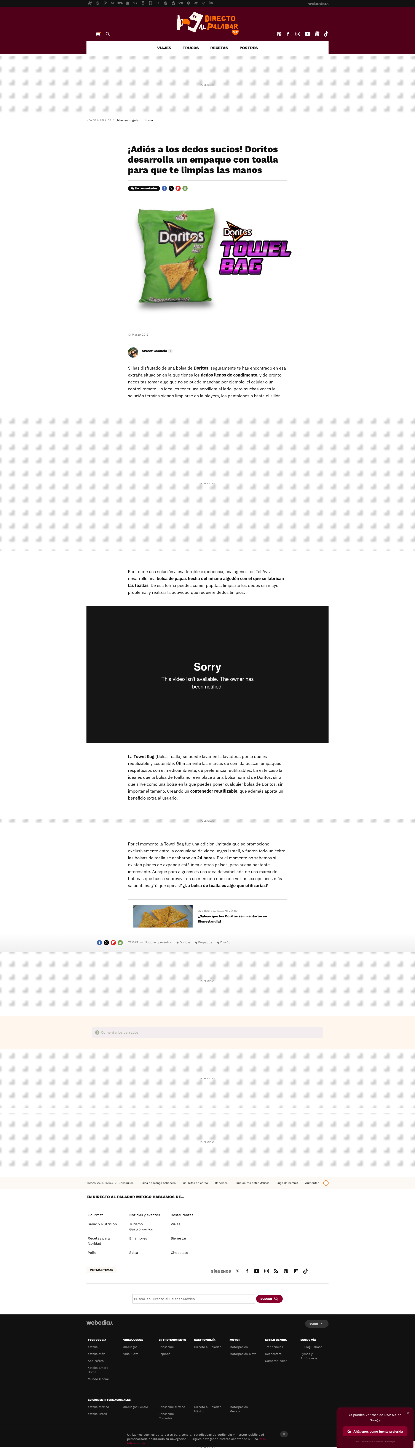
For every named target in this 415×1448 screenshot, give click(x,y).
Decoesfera (273, 1354)
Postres (248, 47)
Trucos (191, 47)
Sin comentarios (146, 188)
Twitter (171, 188)
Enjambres (138, 1238)
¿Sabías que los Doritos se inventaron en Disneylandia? (232, 918)
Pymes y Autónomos (308, 1356)
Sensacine (166, 1347)
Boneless (221, 1183)
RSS (276, 1270)
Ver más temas (101, 1270)
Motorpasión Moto (243, 1354)
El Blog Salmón (311, 1347)
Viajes (164, 47)
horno (149, 120)
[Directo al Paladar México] (207, 23)
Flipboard (178, 188)
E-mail (185, 188)
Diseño (225, 942)
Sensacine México (172, 1407)
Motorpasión (239, 1347)
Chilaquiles (126, 1183)
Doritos (185, 942)
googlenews (317, 34)
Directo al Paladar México (207, 1409)
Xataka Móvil (97, 1354)
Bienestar (179, 1238)
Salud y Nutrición (102, 1224)
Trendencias (274, 1347)
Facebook (287, 34)
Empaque (205, 942)
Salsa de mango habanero (159, 1183)
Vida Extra (131, 1354)
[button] (156, 351)
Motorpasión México (239, 1409)
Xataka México (98, 1407)
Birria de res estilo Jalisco (252, 1183)
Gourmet (95, 1215)
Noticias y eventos (158, 942)
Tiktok (326, 34)
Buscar (107, 34)
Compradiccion (276, 1360)
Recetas (219, 47)
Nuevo (97, 34)
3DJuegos (130, 1347)
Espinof (164, 1354)
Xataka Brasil (97, 1414)
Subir (314, 1323)
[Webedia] (99, 1322)
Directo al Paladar (207, 1347)
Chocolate (179, 1253)
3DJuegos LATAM (135, 1407)
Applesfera (96, 1360)
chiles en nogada (127, 120)
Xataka (93, 1347)
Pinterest (279, 34)
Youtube (307, 34)
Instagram (297, 34)
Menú (89, 34)
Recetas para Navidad (99, 1241)
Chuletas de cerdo (196, 1183)
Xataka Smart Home (98, 1370)
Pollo (92, 1253)
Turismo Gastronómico (141, 1226)
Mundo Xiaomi (98, 1379)
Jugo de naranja (288, 1183)
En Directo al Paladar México (218, 911)
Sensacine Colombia (166, 1416)
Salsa (133, 1253)
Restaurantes (182, 1215)
